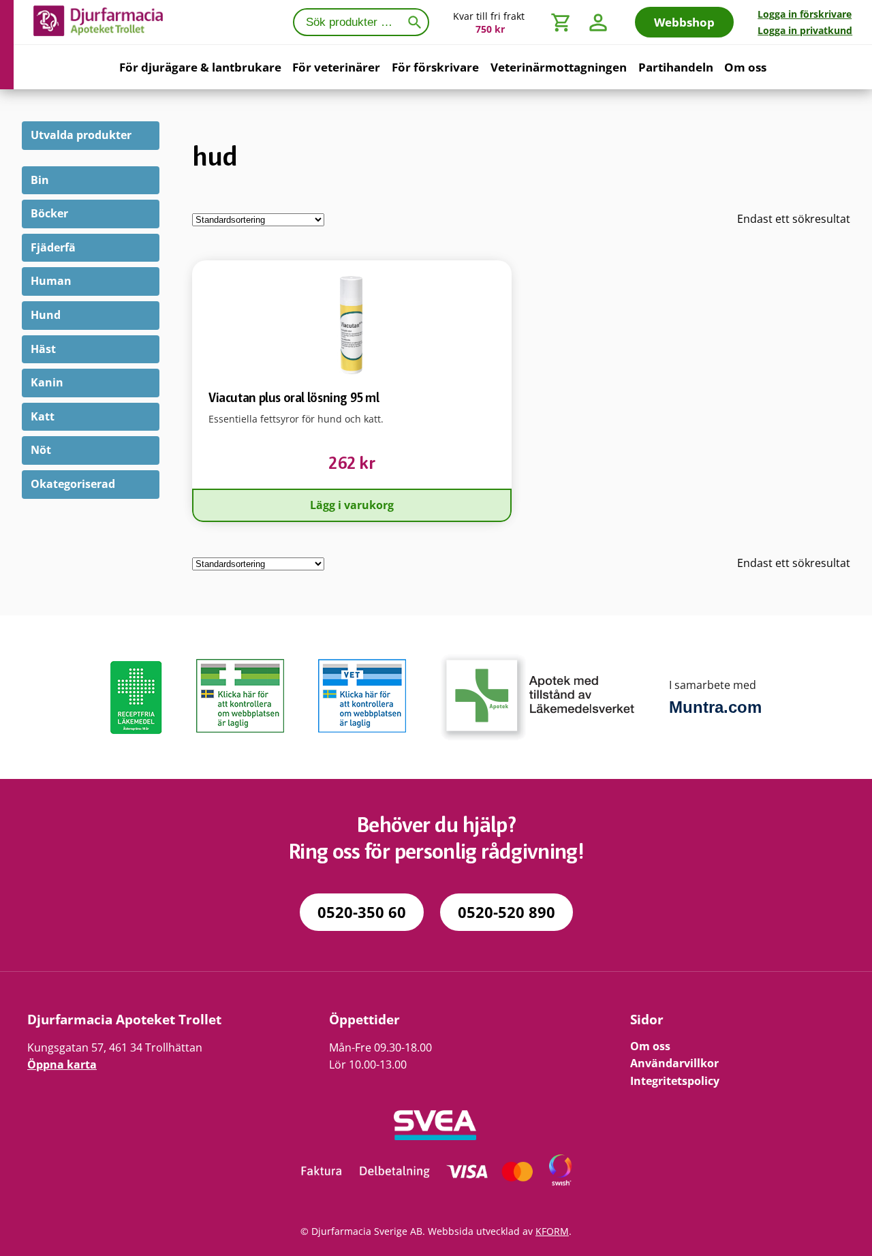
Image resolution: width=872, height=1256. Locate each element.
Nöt (41, 449)
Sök (417, 21)
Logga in (805, 13)
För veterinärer (336, 67)
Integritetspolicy (674, 1080)
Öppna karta (62, 1064)
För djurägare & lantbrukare (200, 67)
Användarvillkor (674, 1063)
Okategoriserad (73, 483)
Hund (46, 314)
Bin (40, 179)
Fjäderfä (53, 247)
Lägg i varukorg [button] (352, 504)
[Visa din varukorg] (561, 22)
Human (51, 280)
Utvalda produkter (81, 134)
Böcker (49, 213)
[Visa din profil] (598, 22)
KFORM (552, 1231)
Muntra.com (715, 707)
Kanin (47, 382)
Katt (42, 416)
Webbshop (684, 22)
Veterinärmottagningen (558, 67)
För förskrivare (435, 67)
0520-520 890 (506, 912)
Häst (43, 348)
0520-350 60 (361, 912)
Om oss (745, 67)
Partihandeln (675, 67)
